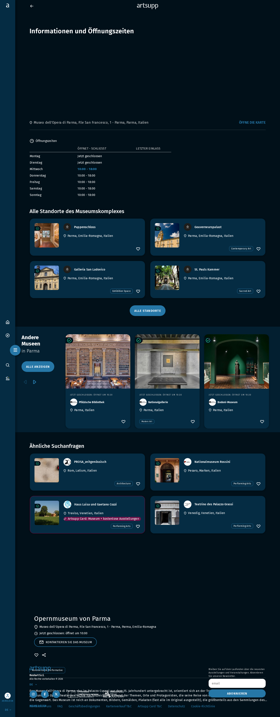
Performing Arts (242, 483)
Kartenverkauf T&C (119, 706)
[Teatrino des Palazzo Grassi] (167, 513)
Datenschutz (176, 706)
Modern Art (147, 421)
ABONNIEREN (237, 693)
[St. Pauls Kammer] (167, 278)
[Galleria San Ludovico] (46, 278)
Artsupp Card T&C (150, 706)
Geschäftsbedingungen (84, 706)
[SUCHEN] (7, 365)
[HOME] (7, 322)
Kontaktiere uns (40, 706)
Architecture (124, 483)
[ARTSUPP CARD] (7, 378)
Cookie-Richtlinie (203, 706)
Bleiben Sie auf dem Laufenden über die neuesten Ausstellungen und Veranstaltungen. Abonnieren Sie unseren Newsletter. (237, 672)
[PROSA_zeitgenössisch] (46, 470)
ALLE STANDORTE (147, 311)
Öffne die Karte (252, 122)
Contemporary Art (241, 248)
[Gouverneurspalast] (167, 235)
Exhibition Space (121, 291)
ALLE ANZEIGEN (38, 366)
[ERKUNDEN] (7, 335)
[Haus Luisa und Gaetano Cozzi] (47, 513)
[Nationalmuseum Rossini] (167, 470)
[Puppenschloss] (46, 235)
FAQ (59, 706)
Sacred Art (245, 291)
